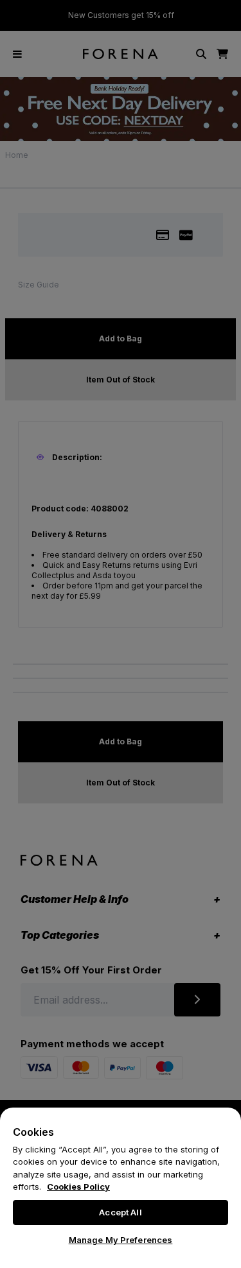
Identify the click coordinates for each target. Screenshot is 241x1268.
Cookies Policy (78, 1186)
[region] (120, 1188)
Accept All (120, 1212)
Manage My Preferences (121, 1240)
